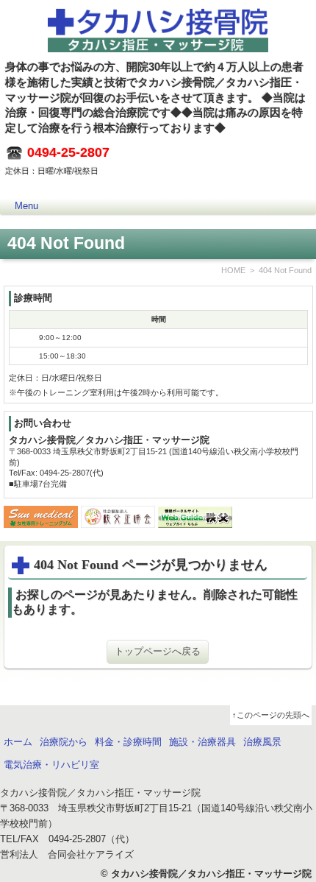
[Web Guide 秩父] (195, 519)
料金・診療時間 (128, 741)
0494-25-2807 (68, 152)
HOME (233, 270)
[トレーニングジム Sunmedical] (41, 519)
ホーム (18, 741)
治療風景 (262, 741)
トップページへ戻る (158, 651)
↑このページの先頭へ (270, 714)
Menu (26, 205)
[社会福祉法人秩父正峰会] (118, 519)
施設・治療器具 (202, 741)
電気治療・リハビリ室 (51, 764)
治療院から (63, 741)
